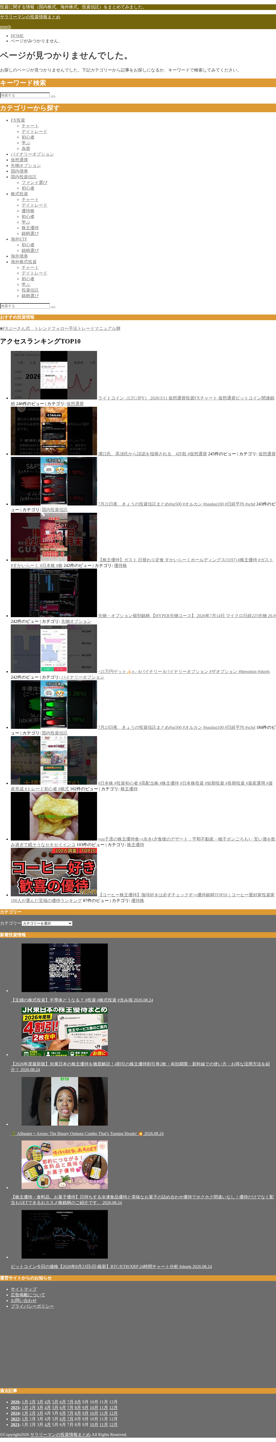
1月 (25, 1402)
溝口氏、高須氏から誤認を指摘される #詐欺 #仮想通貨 (152, 454)
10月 (94, 1407)
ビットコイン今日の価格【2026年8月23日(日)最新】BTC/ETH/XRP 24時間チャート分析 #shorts (111, 1266)
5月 (55, 1402)
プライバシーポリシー (32, 1306)
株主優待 (30, 227)
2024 (15, 1413)
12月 (113, 1407)
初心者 (28, 137)
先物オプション (26, 165)
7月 (70, 1402)
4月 (47, 1402)
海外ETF (19, 239)
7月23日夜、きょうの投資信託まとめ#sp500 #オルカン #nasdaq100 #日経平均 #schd (176, 727)
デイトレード (34, 131)
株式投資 (19, 194)
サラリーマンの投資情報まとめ (30, 17)
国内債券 (19, 171)
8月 (78, 1402)
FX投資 (18, 120)
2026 (15, 1402)
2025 (15, 1407)
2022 (15, 1419)
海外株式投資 (24, 261)
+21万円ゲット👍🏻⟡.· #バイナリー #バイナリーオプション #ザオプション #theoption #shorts (184, 671)
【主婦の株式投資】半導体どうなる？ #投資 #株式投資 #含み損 (82, 1000)
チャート (30, 126)
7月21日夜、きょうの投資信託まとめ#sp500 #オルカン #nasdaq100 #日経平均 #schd (176, 504)
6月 (63, 1402)
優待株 (28, 211)
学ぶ (26, 143)
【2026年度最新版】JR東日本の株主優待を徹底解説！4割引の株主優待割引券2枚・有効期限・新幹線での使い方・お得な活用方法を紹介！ (140, 1067)
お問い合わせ (24, 1300)
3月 (40, 1402)
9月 (85, 1407)
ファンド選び (34, 182)
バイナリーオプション (32, 154)
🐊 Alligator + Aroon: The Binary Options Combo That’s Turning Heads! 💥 (87, 1133)
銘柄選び (30, 233)
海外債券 (19, 256)
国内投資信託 (24, 177)
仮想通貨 (19, 160)
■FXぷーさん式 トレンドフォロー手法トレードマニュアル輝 (60, 328)
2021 (15, 1424)
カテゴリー (11, 923)
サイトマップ (24, 1289)
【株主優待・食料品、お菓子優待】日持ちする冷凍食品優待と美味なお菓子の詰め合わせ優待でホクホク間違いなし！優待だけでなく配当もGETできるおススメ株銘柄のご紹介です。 (142, 1200)
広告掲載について (28, 1295)
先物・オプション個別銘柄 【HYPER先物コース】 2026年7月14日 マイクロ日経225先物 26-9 (187, 615)
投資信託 (30, 290)
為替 (26, 148)
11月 (103, 1407)
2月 (32, 1402)
